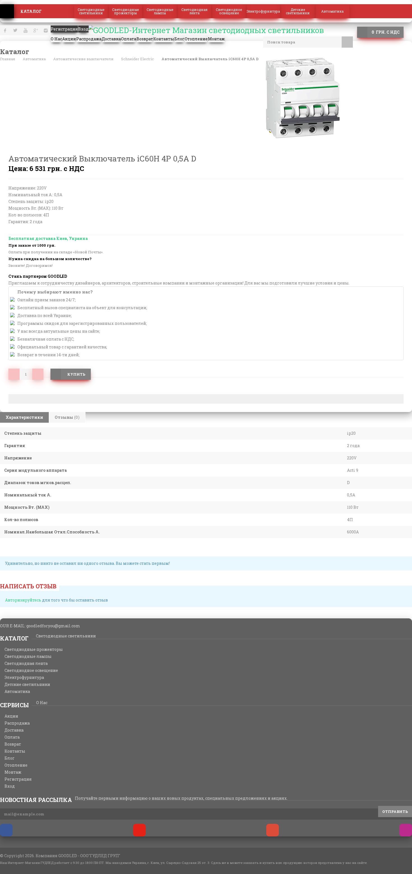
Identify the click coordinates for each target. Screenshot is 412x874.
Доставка (14, 730)
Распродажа (17, 723)
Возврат (12, 744)
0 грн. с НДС (386, 32)
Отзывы (67, 417)
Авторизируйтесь (23, 600)
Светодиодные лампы (160, 11)
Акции (11, 716)
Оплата (12, 737)
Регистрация (18, 779)
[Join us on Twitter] (139, 830)
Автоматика (332, 11)
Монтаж (12, 772)
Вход (9, 786)
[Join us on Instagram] (405, 830)
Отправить (395, 811)
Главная (7, 11)
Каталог (30, 11)
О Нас (41, 702)
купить (76, 374)
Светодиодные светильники (91, 11)
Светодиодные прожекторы (125, 11)
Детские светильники (298, 11)
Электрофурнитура (263, 11)
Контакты (14, 751)
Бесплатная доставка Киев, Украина (48, 238)
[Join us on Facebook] (6, 830)
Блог (9, 758)
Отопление (15, 765)
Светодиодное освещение (229, 11)
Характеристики (24, 417)
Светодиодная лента (194, 11)
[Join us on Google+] (272, 830)
